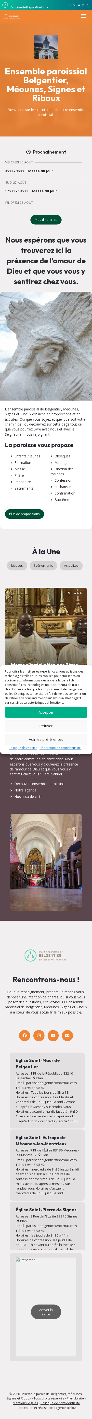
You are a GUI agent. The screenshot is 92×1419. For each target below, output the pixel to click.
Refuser (46, 725)
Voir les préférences (46, 739)
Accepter (46, 712)
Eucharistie (63, 486)
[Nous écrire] (67, 1035)
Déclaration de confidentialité (60, 748)
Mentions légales (25, 1403)
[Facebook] (24, 1035)
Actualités (71, 565)
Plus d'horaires (46, 219)
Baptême (61, 499)
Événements (43, 565)
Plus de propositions (24, 514)
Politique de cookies (23, 748)
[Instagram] (38, 1035)
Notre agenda (25, 790)
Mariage (60, 462)
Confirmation (64, 493)
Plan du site (75, 1398)
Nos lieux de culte (28, 796)
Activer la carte (46, 1311)
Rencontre (22, 481)
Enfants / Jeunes (27, 456)
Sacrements (23, 488)
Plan (39, 1078)
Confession (63, 480)
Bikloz (71, 1407)
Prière (19, 475)
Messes (17, 565)
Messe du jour (40, 171)
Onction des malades (62, 471)
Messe (19, 469)
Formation (22, 462)
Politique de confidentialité (60, 1403)
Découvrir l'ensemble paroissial (39, 783)
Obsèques (62, 456)
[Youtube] (53, 1035)
